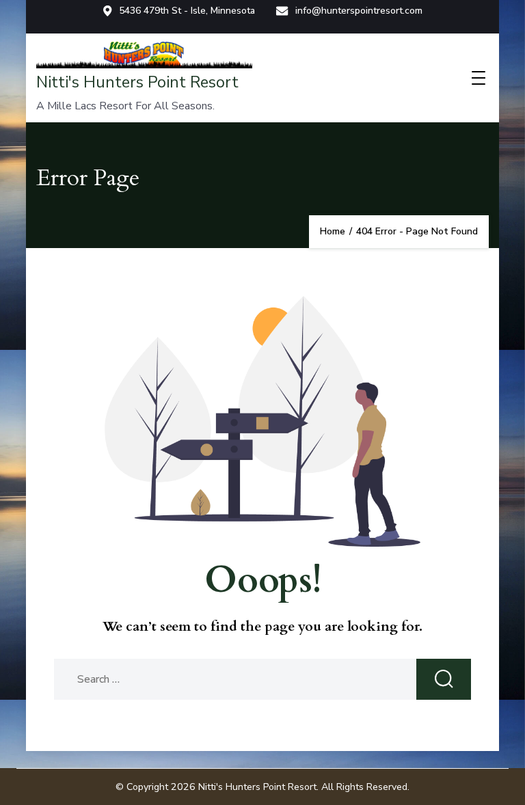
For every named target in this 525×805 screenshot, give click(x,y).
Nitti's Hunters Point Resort (137, 82)
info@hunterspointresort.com (358, 11)
